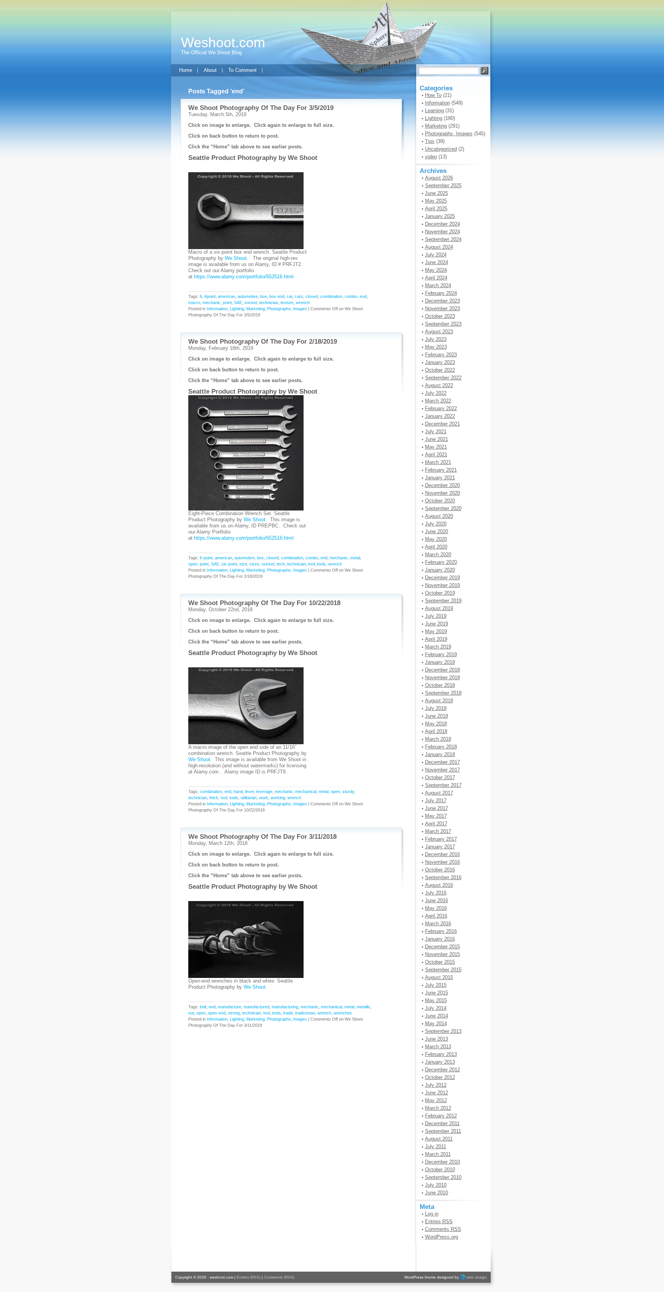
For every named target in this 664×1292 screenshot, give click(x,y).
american (226, 296)
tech (281, 564)
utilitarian (249, 797)
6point (210, 296)
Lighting (237, 308)
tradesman (305, 1013)
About (210, 70)
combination (331, 296)
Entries (439, 1221)
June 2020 (436, 531)
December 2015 (442, 946)
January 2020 (440, 570)
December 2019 (442, 577)
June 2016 (436, 900)
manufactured (256, 1006)
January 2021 (440, 478)
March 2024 (438, 285)
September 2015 (443, 970)
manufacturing (285, 1006)
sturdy (348, 791)
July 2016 (436, 893)
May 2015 (436, 1000)
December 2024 (442, 224)
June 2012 (436, 1093)
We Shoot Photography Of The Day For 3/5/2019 (261, 107)
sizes (254, 564)
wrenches (343, 1013)
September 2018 (443, 693)
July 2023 (436, 339)
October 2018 (440, 685)
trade (288, 1013)
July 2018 (436, 708)
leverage (264, 791)
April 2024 (436, 278)
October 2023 (440, 316)
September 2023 (443, 324)
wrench (303, 302)
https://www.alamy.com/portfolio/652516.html (244, 276)
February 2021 (441, 470)
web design (476, 1277)
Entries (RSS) (249, 1277)
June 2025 (436, 193)
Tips (430, 141)
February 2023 (441, 355)
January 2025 (440, 216)
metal (355, 557)
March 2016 (438, 923)
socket (250, 302)
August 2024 (439, 247)
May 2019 (436, 631)
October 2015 (440, 962)
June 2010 (436, 1193)
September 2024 (443, 239)
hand (238, 791)
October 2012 (440, 1077)
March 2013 (438, 1046)
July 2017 (436, 800)
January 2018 (440, 754)
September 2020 (443, 508)
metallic (363, 1006)
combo (351, 296)
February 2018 (441, 747)
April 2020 (436, 547)
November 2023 (442, 308)
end (363, 296)
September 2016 (443, 877)
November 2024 (442, 231)
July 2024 (436, 255)
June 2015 (436, 993)
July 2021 (436, 431)
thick (213, 797)
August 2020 (439, 516)
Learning (434, 110)
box (263, 296)
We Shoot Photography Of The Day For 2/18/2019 (262, 341)
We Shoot (302, 157)
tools (321, 564)
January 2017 (440, 847)
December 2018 (442, 670)
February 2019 (441, 654)
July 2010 (436, 1185)
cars (299, 296)
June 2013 (436, 1039)
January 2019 (440, 662)
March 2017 (438, 831)
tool (311, 564)
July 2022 (436, 393)
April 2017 (436, 823)
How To (433, 95)
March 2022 (438, 401)
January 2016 (440, 939)
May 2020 (436, 539)
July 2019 (436, 616)
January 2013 (440, 1062)
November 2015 (442, 954)
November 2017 (442, 770)
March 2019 (438, 647)
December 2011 (442, 1123)
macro (194, 302)
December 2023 (442, 301)
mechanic (212, 302)
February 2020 (441, 562)
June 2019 (436, 624)
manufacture (229, 1006)
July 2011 (435, 1146)
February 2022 (441, 408)
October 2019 (440, 593)
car (289, 296)
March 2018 (438, 739)
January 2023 (440, 362)
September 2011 (443, 1131)
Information (217, 308)
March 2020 (438, 554)
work (263, 797)
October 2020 (440, 501)
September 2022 (443, 378)
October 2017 (440, 777)
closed (311, 296)
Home (185, 70)
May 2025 (436, 201)
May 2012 (436, 1100)
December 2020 (442, 485)
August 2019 (439, 608)
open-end (217, 1013)
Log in (431, 1214)
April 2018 (436, 731)
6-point (206, 557)
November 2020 (442, 493)
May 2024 (436, 270)
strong (234, 1013)
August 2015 (439, 977)
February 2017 (441, 839)
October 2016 (440, 870)
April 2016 (436, 916)
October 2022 (440, 370)
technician (268, 302)
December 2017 (442, 762)
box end (276, 296)
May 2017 (436, 816)
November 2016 (442, 862)
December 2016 (442, 854)
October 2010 (440, 1169)
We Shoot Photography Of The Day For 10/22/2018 (264, 603)
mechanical (305, 791)
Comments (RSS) (279, 1277)
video (431, 157)
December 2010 (442, 1162)
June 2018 (436, 716)
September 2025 (443, 185)
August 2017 (439, 793)
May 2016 (436, 908)
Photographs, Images (287, 308)
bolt (203, 1006)
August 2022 (439, 385)
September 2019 (443, 601)
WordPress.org (441, 1237)
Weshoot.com (223, 42)
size (243, 564)
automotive (247, 296)
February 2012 (441, 1116)
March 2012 (438, 1108)
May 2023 (436, 347)
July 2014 (436, 1008)
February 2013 (441, 1054)
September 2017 (443, 785)
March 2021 (438, 462)
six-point (229, 564)
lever (249, 791)
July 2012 (436, 1085)
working (278, 797)
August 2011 (439, 1139)
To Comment (242, 70)
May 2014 (436, 1023)
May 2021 (436, 447)
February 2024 (441, 293)
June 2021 (436, 439)
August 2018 (439, 700)
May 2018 (436, 724)
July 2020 (436, 524)
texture (287, 302)
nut (191, 1013)
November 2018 (442, 677)
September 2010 (443, 1177)
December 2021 (442, 424)
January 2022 (440, 416)
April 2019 (436, 639)
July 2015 (436, 985)
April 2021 (436, 454)
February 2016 (441, 931)
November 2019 (442, 585)
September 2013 (443, 1031)
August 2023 (439, 331)
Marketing (255, 308)
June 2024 (436, 262)
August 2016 (439, 885)
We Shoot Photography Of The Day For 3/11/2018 (262, 836)
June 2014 (436, 1016)
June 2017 (436, 808)
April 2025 (436, 208)
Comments (443, 1229)
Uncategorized (441, 149)
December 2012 (442, 1070)
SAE (238, 302)
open (193, 564)
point (227, 302)
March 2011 (438, 1154)
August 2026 (439, 178)
